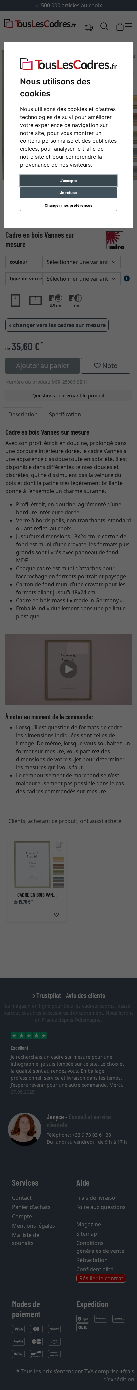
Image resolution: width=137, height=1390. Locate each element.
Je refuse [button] (68, 192)
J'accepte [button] (68, 180)
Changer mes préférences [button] (68, 205)
